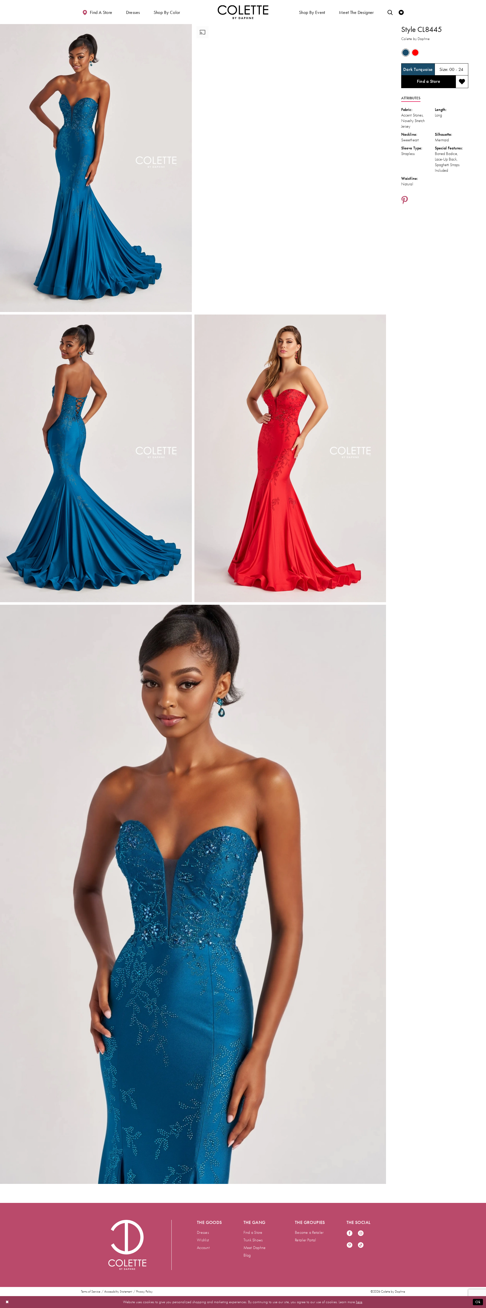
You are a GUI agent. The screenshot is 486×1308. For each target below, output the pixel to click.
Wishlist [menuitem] (203, 1240)
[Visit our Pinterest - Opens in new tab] (350, 1245)
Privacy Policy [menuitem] (144, 1291)
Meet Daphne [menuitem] (255, 1247)
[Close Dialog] (7, 1302)
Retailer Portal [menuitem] (305, 1240)
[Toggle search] (390, 12)
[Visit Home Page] (243, 12)
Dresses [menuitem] (203, 1232)
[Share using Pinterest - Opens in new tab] (404, 200)
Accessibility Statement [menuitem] (118, 1291)
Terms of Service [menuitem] (90, 1291)
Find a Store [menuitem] (253, 1232)
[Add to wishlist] (462, 81)
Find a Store (428, 81)
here (359, 1302)
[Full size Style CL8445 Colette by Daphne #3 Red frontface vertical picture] (290, 458)
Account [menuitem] (203, 1247)
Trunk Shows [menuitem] (253, 1240)
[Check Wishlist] (401, 12)
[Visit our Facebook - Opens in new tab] (350, 1233)
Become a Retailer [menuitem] (309, 1232)
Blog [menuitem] (247, 1255)
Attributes (410, 98)
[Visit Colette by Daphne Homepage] (127, 1245)
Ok (477, 1302)
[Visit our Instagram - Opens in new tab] (361, 1233)
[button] (133, 12)
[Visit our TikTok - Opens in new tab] (361, 1245)
